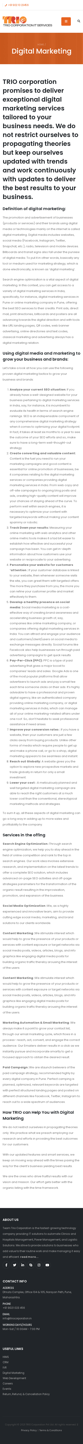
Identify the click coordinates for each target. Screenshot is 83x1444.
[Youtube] (47, 1265)
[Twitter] (14, 1265)
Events (7, 1389)
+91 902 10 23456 (18, 5)
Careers (8, 1383)
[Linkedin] (22, 1265)
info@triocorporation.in (17, 1318)
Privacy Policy (29, 1430)
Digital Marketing (13, 1373)
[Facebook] (6, 1265)
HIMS (6, 1357)
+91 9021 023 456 (14, 1308)
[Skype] (31, 1265)
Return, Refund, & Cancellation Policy (26, 1394)
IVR (5, 1367)
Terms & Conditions (50, 1430)
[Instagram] (39, 1265)
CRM (5, 1362)
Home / (41, 44)
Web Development (14, 1378)
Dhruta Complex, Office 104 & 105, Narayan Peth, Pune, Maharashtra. (37, 1293)
